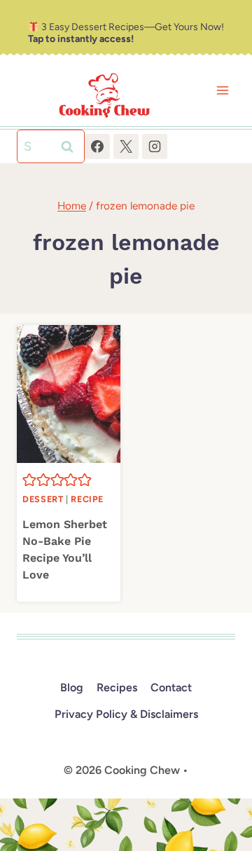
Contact (171, 687)
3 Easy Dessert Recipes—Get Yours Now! (126, 33)
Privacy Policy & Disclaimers (126, 714)
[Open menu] (222, 91)
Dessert (42, 499)
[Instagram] (154, 146)
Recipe (87, 499)
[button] (29, 479)
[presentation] (68, 394)
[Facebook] (97, 146)
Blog (71, 687)
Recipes (117, 687)
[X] (126, 146)
